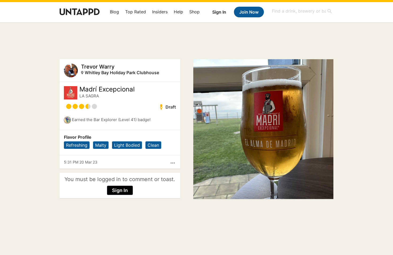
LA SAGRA (89, 95)
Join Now (249, 12)
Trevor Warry (97, 66)
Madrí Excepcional (107, 89)
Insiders (160, 11)
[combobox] (302, 11)
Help (178, 11)
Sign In (219, 12)
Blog (114, 11)
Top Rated (135, 11)
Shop (194, 11)
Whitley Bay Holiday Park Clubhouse (122, 72)
